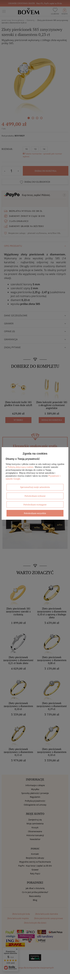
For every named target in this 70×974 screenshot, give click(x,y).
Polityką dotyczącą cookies (20, 467)
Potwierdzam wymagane (35, 504)
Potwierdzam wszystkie (35, 513)
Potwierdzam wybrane (35, 495)
